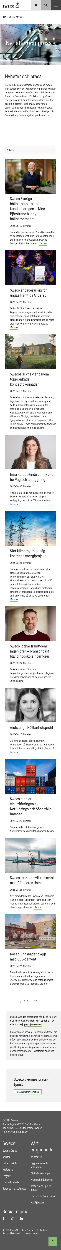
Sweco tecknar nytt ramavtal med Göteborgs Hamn (32, 880)
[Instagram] (13, 1219)
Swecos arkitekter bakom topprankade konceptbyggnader (29, 379)
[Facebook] (5, 1219)
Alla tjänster (37, 1202)
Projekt (7, 1176)
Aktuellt (12, 16)
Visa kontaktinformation (28, 1091)
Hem (5, 16)
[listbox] (30, 150)
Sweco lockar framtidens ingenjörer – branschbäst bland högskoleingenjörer (29, 651)
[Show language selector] (36, 5)
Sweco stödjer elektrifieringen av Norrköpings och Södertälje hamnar (31, 806)
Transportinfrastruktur (43, 1196)
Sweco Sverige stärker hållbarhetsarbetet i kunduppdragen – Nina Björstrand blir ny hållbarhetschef (27, 208)
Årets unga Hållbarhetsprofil (31, 727)
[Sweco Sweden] (11, 5)
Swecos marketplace (14, 1188)
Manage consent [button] (32, 1233)
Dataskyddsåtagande (12, 1233)
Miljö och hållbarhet (41, 1179)
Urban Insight (10, 1163)
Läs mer (43, 243)
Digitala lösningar (40, 1173)
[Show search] (46, 5)
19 (35, 1000)
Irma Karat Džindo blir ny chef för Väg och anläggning (32, 477)
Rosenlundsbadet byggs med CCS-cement (28, 956)
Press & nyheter (11, 1182)
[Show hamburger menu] (56, 5)
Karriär (6, 1157)
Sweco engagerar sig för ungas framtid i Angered (28, 292)
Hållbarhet (8, 1169)
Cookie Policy (42, 1230)
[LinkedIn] (22, 1219)
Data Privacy (27, 1230)
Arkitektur (36, 1157)
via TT (13, 1047)
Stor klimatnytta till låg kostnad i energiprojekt (28, 553)
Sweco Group (16, 1054)
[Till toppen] (52, 1241)
